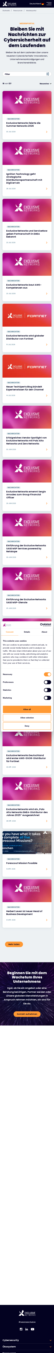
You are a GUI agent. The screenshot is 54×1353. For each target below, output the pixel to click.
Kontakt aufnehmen (27, 1014)
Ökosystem (9, 1347)
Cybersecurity (11, 1340)
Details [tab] (27, 632)
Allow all (27, 709)
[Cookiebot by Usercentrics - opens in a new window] (40, 625)
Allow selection (27, 718)
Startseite (7, 10)
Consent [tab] (9, 632)
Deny (27, 726)
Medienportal (31, 10)
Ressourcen (18, 10)
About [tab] (44, 632)
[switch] (47, 682)
